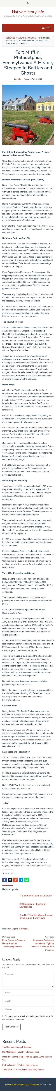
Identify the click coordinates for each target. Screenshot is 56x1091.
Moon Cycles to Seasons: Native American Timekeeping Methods (14, 941)
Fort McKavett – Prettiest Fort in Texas (20, 1064)
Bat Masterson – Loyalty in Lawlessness (32, 905)
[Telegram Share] (21, 880)
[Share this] (4, 880)
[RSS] (28, 3)
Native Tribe (45, 1084)
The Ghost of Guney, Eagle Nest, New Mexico (23, 1069)
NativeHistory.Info (28, 12)
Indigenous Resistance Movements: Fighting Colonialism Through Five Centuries (42, 943)
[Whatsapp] (26, 880)
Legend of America (20, 928)
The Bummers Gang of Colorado (35, 895)
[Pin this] (15, 880)
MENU (48, 27)
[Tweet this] (10, 880)
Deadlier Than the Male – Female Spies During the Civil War (36, 916)
